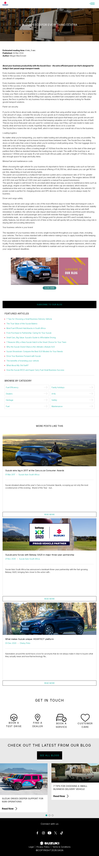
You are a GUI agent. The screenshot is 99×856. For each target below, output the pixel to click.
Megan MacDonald (18, 56)
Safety (54, 400)
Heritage (9, 400)
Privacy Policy (43, 847)
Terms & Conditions (61, 847)
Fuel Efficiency (12, 387)
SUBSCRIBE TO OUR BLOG (49, 304)
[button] (46, 815)
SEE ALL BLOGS (49, 755)
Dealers (9, 394)
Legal (31, 847)
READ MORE (49, 514)
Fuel (8, 406)
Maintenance (57, 406)
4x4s (54, 394)
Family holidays (58, 387)
